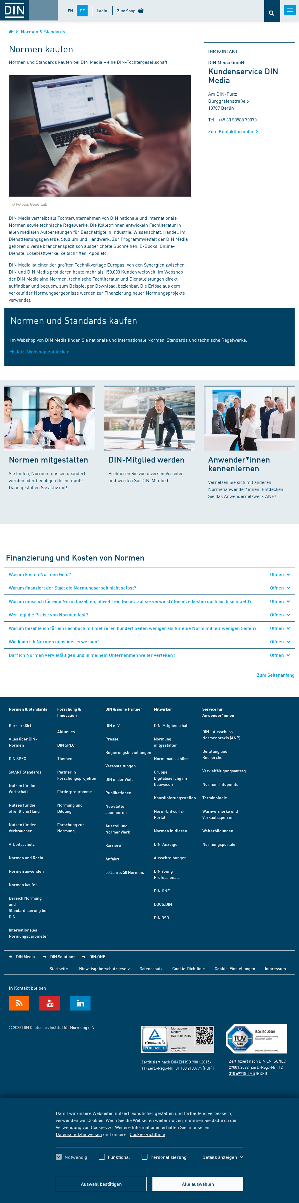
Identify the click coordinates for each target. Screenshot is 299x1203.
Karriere (113, 845)
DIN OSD (161, 917)
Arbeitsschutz (22, 844)
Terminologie (214, 797)
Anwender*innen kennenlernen (239, 463)
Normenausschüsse (172, 758)
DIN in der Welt (119, 779)
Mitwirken (163, 709)
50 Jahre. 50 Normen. (124, 872)
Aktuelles (66, 731)
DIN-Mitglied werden (146, 459)
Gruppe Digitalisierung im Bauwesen (170, 778)
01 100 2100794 (188, 1068)
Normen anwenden (26, 871)
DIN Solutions (62, 956)
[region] (149, 1140)
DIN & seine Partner (123, 709)
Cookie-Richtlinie (147, 1134)
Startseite (59, 968)
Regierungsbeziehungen (128, 752)
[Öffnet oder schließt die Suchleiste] (272, 11)
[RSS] (19, 1003)
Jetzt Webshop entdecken (42, 351)
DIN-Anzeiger (166, 844)
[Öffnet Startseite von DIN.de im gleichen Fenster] (11, 31)
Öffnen (277, 574)
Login (102, 10)
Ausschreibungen (170, 857)
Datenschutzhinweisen (79, 1134)
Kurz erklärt (20, 725)
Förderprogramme (74, 791)
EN (70, 10)
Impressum (275, 968)
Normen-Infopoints (220, 784)
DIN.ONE (162, 890)
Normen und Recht (26, 857)
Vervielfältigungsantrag (224, 770)
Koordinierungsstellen (175, 797)
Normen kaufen (23, 884)
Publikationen (118, 792)
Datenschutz (151, 968)
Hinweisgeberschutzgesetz (104, 968)
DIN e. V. (113, 725)
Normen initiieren (170, 830)
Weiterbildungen (217, 830)
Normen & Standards (43, 31)
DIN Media (25, 956)
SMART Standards (25, 771)
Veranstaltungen (120, 765)
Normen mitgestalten (48, 459)
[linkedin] (80, 1003)
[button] (222, 1157)
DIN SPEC (17, 758)
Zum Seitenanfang (276, 675)
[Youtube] (49, 1003)
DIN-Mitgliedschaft (171, 725)
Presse (112, 738)
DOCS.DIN (163, 904)
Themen (64, 758)
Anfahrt (112, 858)
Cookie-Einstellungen (235, 968)
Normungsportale (218, 844)
